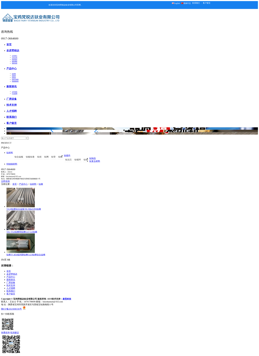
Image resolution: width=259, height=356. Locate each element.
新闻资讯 (11, 86)
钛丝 (39, 157)
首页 (9, 44)
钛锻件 (14, 75)
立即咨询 (5, 181)
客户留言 (206, 3)
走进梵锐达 (12, 50)
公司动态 (14, 91)
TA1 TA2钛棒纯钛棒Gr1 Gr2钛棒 (21, 232)
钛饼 (86, 159)
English (177, 3)
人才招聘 (11, 110)
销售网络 (14, 61)
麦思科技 (67, 299)
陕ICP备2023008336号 (11, 309)
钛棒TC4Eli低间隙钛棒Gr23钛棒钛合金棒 (25, 255)
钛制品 (14, 77)
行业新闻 (14, 93)
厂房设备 (11, 98)
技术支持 (11, 104)
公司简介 (14, 55)
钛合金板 (19, 157)
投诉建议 (14, 332)
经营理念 (14, 59)
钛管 (53, 157)
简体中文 (187, 3)
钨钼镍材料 (15, 81)
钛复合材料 (15, 79)
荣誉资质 (14, 63)
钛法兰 (68, 159)
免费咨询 (5, 332)
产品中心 (11, 68)
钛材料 (14, 74)
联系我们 (196, 3)
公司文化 (14, 57)
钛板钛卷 (30, 157)
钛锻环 (77, 159)
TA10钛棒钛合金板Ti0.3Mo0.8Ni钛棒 (23, 209)
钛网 (46, 157)
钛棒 (60, 157)
